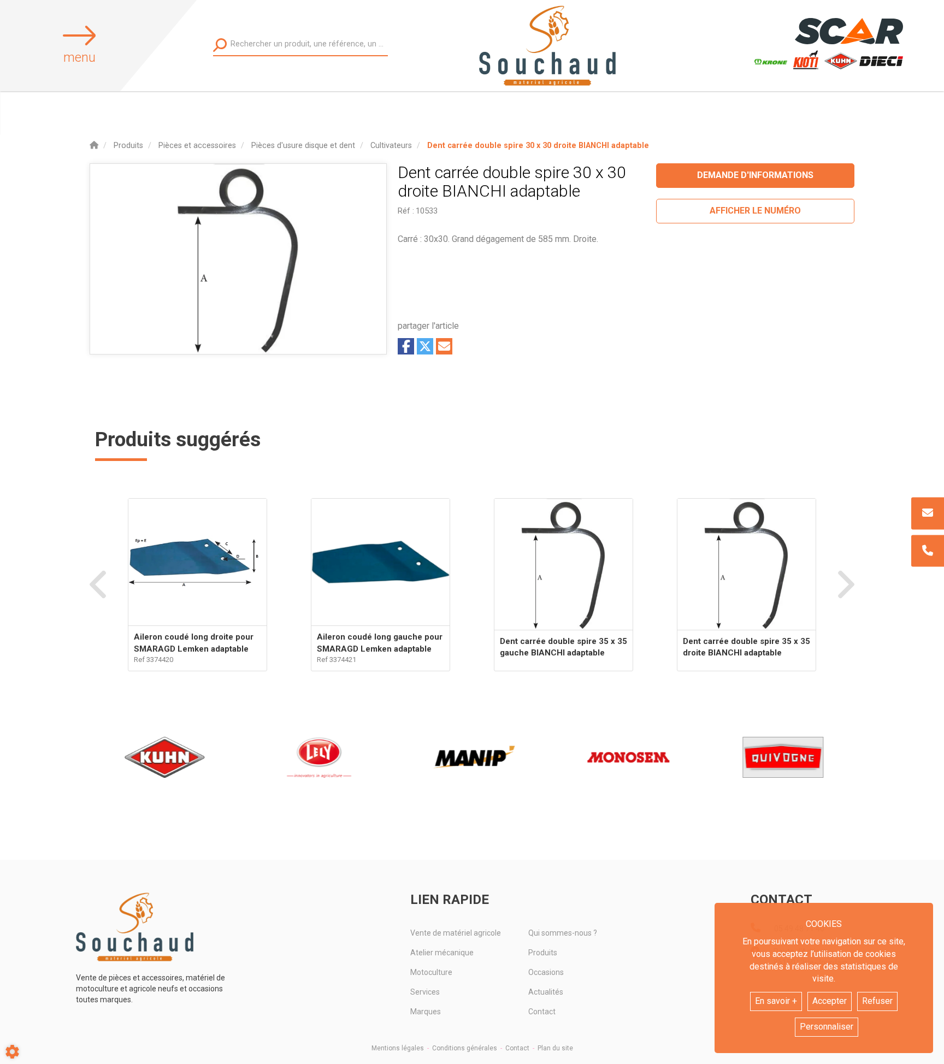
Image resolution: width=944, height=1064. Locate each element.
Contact (542, 1011)
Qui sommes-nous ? (562, 933)
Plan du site (555, 1048)
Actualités (545, 992)
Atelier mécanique (442, 952)
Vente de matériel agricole (455, 933)
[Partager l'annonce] (444, 346)
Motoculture (431, 972)
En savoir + (776, 1001)
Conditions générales (464, 1048)
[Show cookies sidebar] (12, 1052)
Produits (542, 952)
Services (425, 992)
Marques (425, 1011)
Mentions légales (397, 1048)
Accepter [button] (829, 1001)
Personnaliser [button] (826, 1026)
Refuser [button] (877, 1001)
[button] (538, 145)
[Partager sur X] (425, 346)
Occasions (546, 972)
